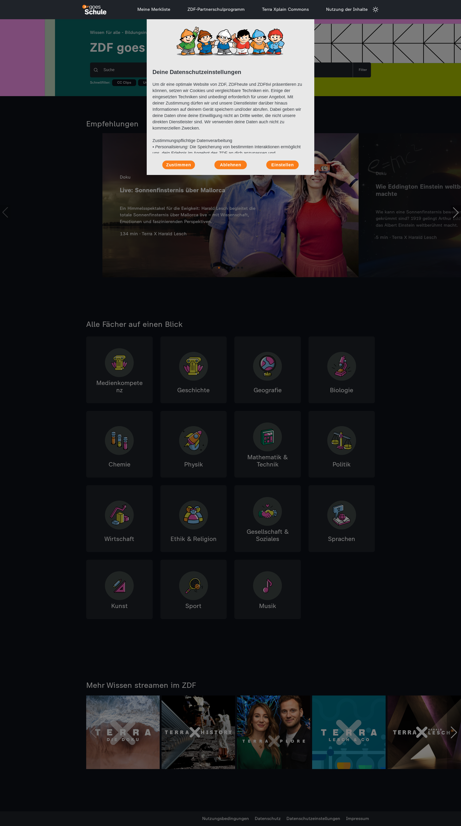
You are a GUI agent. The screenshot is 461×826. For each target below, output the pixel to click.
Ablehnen (230, 164)
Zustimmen (178, 164)
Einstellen (282, 164)
